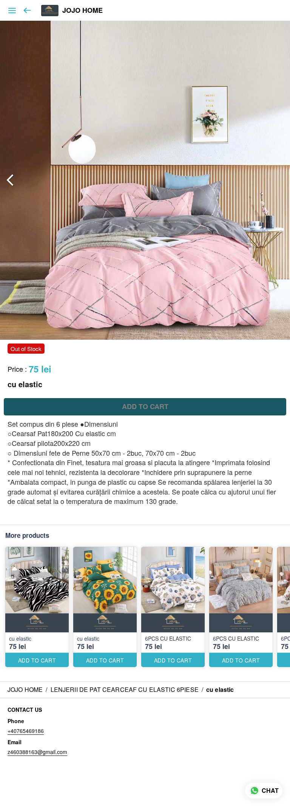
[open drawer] (12, 10)
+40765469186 (26, 730)
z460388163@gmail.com (37, 752)
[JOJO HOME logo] (50, 10)
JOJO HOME (82, 10)
